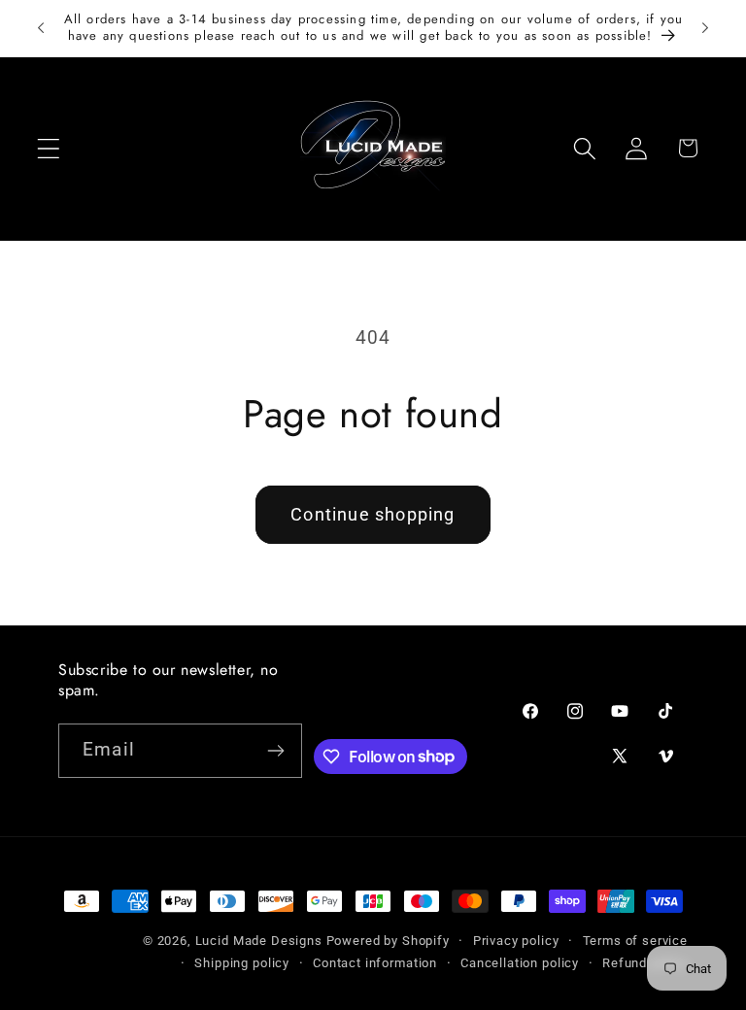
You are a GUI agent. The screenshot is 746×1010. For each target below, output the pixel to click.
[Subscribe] (276, 751)
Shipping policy (241, 963)
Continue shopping (372, 514)
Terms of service (635, 940)
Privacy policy (516, 940)
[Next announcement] (705, 28)
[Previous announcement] (40, 28)
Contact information (375, 963)
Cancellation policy (519, 963)
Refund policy (645, 963)
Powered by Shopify (388, 940)
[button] (49, 148)
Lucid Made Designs (258, 940)
